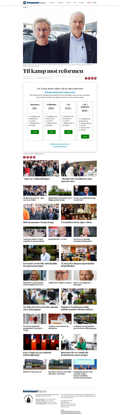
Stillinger (81, 2)
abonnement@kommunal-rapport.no (71, 413)
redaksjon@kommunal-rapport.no (70, 411)
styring (31, 153)
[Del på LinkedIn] (92, 78)
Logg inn (89, 2)
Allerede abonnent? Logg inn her (60, 92)
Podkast (68, 2)
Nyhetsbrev (61, 2)
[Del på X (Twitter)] (89, 78)
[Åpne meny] (95, 2)
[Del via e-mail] (95, 78)
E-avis (75, 2)
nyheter (26, 153)
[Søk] (93, 3)
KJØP (35, 132)
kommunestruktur (39, 153)
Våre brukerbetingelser (60, 146)
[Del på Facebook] (86, 78)
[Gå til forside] (34, 3)
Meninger (52, 2)
